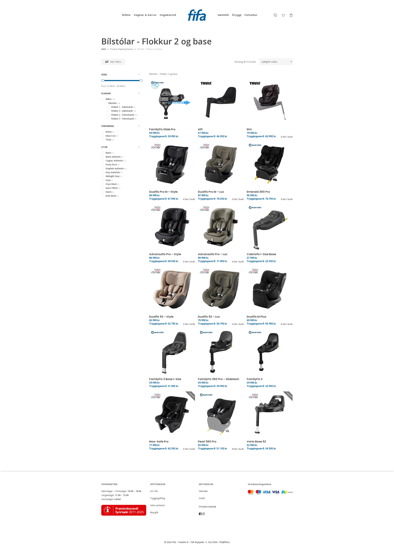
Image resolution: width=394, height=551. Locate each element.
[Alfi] (221, 102)
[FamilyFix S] (270, 352)
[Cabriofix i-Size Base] (270, 227)
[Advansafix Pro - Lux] (221, 227)
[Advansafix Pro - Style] (172, 227)
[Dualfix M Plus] (270, 290)
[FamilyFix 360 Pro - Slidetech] (221, 352)
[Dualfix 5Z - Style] (172, 290)
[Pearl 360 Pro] (221, 414)
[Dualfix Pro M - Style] (172, 165)
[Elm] (270, 102)
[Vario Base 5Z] (270, 414)
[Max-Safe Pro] (172, 414)
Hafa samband (157, 505)
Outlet (202, 498)
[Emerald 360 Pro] (270, 165)
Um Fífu (154, 491)
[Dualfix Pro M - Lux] (221, 165)
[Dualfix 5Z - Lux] (221, 290)
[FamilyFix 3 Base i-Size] (172, 352)
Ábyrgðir (154, 512)
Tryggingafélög (157, 498)
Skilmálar (203, 491)
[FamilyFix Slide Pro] (172, 102)
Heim (103, 49)
